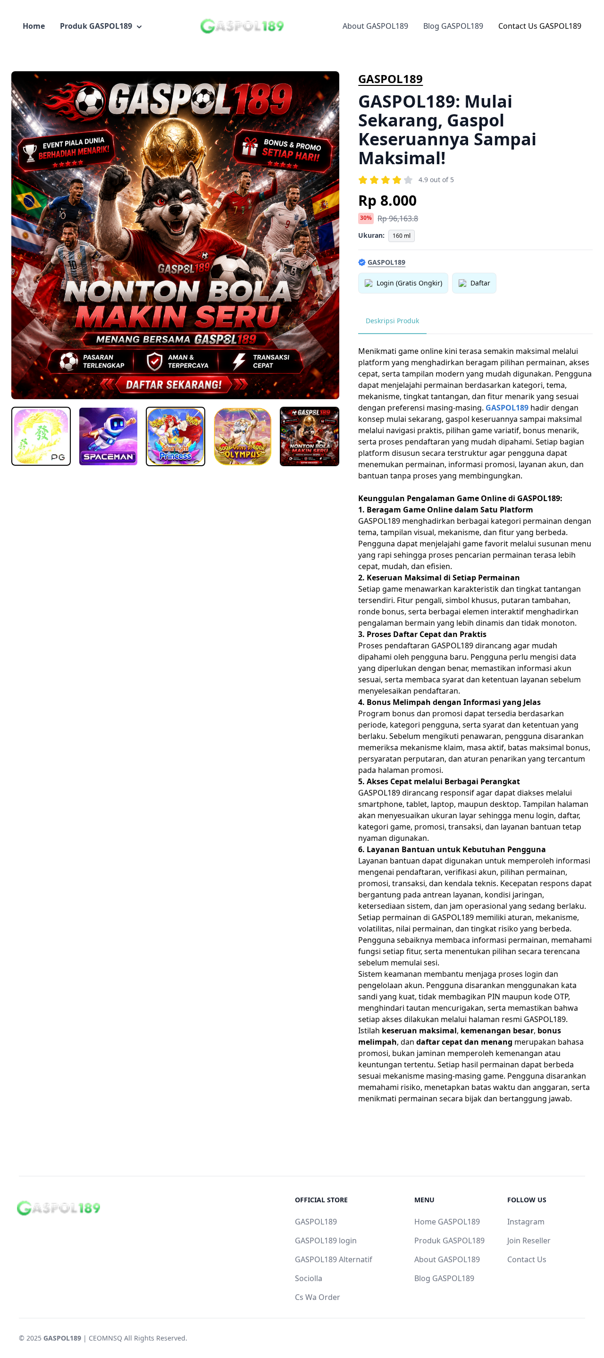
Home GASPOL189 (447, 1221)
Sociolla (308, 1278)
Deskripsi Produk (392, 320)
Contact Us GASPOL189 (539, 26)
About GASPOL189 (375, 26)
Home (34, 26)
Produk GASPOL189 (96, 26)
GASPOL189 (390, 78)
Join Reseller (529, 1240)
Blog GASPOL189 (453, 26)
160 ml (402, 236)
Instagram (526, 1221)
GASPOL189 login (326, 1240)
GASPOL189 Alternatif (333, 1259)
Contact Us (526, 1259)
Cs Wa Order (317, 1297)
